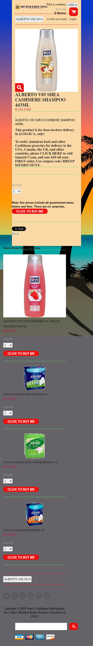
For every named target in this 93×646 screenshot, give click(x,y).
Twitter (6, 595)
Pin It (15, 234)
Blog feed (46, 595)
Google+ (22, 595)
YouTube (30, 595)
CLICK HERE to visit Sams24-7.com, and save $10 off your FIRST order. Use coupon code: (44, 157)
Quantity (17, 185)
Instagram (38, 595)
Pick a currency (56, 4)
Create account (57, 19)
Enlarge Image (19, 87)
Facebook (14, 595)
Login (73, 19)
